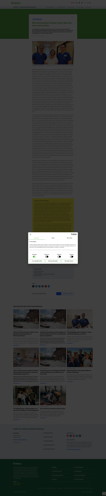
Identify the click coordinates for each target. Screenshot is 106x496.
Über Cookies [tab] (69, 238)
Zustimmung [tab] (36, 238)
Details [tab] (53, 238)
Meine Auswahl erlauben (53, 261)
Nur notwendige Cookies (37, 261)
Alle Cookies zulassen (69, 261)
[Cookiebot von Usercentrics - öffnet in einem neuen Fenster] (72, 234)
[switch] (46, 256)
